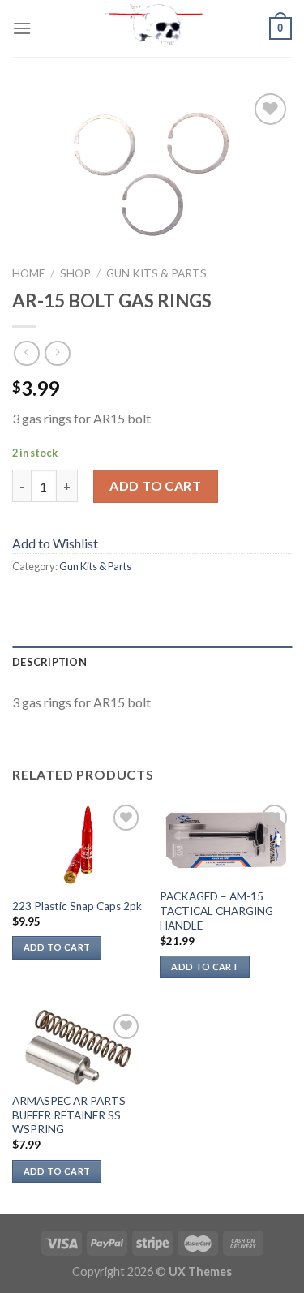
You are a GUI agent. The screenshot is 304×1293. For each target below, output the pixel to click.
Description (49, 661)
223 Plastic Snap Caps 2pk (77, 906)
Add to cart (155, 485)
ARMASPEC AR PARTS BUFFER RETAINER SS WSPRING (69, 1115)
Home (28, 273)
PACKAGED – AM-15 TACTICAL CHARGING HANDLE (216, 910)
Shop (75, 273)
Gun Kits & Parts (156, 273)
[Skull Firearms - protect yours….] (152, 28)
